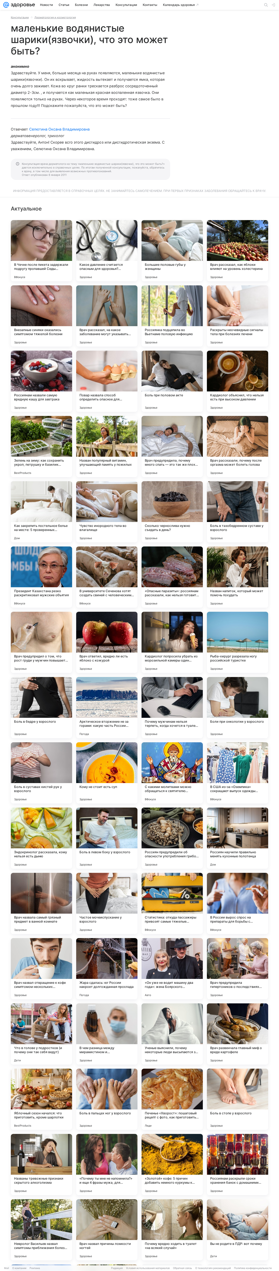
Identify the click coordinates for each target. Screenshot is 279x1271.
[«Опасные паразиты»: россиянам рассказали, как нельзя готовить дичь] (172, 577)
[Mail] (6, 5)
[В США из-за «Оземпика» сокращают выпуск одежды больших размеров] (237, 772)
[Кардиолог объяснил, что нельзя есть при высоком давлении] (237, 381)
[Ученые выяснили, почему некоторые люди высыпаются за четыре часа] (172, 1034)
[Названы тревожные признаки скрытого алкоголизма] (41, 1164)
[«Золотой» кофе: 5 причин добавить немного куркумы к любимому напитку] (172, 1164)
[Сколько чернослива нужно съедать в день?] (172, 511)
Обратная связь (182, 1268)
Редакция (117, 1268)
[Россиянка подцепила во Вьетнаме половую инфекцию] (172, 316)
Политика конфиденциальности (253, 1268)
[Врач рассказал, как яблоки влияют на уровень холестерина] (237, 250)
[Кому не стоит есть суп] (106, 772)
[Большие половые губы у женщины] (172, 250)
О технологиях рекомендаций (213, 1268)
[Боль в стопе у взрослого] (237, 1099)
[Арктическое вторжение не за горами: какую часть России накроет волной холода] (106, 707)
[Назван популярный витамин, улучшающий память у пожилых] (106, 446)
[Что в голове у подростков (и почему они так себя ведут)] (41, 1034)
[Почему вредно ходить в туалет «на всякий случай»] (172, 1229)
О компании (19, 1268)
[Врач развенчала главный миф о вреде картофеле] (237, 1034)
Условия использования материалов (148, 1268)
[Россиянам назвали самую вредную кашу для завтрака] (41, 381)
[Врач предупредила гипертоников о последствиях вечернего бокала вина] (237, 968)
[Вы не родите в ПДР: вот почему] (237, 1229)
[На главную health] (22, 5)
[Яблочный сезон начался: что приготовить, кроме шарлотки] (41, 1099)
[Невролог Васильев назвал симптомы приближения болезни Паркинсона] (41, 1229)
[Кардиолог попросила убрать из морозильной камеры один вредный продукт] (172, 642)
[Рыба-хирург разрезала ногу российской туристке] (237, 642)
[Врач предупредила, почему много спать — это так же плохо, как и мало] (172, 446)
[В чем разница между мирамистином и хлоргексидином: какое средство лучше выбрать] (106, 1034)
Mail (6, 1268)
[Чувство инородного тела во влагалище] (106, 511)
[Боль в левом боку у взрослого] (106, 838)
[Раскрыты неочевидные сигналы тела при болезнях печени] (237, 316)
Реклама (35, 1268)
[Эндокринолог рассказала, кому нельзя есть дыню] (41, 838)
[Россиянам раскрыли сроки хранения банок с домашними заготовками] (237, 1164)
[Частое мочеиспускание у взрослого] (106, 903)
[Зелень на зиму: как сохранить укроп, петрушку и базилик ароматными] (41, 446)
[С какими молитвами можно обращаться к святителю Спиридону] (172, 772)
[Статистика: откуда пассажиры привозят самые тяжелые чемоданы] (172, 903)
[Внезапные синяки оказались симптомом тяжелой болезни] (41, 316)
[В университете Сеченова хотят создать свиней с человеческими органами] (106, 577)
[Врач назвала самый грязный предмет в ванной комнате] (41, 903)
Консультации (20, 17)
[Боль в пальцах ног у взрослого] (106, 1099)
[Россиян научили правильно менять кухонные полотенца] (237, 838)
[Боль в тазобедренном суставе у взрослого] (237, 511)
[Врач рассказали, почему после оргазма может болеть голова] (237, 446)
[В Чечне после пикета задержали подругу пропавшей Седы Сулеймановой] (41, 250)
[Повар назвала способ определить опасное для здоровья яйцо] (106, 381)
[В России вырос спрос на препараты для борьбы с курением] (237, 903)
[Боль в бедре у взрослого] (41, 707)
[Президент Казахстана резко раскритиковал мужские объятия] (41, 577)
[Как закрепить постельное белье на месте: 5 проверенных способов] (41, 511)
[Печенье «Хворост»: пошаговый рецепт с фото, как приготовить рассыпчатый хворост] (172, 1099)
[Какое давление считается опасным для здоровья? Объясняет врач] (106, 250)
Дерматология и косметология (55, 17)
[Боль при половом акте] (172, 381)
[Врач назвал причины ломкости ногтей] (106, 1229)
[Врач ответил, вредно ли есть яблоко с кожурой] (106, 642)
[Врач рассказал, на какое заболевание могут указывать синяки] (106, 316)
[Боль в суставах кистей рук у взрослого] (41, 772)
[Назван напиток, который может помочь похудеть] (237, 577)
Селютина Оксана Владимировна (59, 129)
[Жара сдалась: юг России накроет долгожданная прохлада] (106, 968)
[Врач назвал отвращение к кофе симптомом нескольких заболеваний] (41, 968)
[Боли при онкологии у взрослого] (237, 707)
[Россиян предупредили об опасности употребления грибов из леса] (172, 838)
